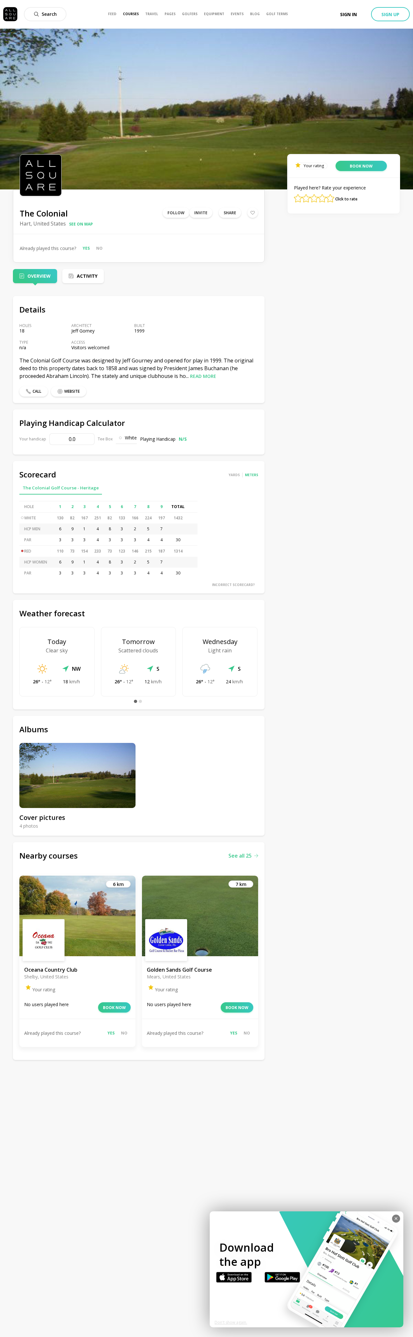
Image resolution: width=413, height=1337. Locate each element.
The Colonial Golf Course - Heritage (61, 488)
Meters (251, 475)
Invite (200, 213)
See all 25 (240, 855)
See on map (81, 224)
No (99, 248)
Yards (234, 475)
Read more (203, 376)
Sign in (348, 14)
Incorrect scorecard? (233, 584)
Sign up (390, 14)
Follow (176, 213)
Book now (114, 1007)
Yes (86, 248)
